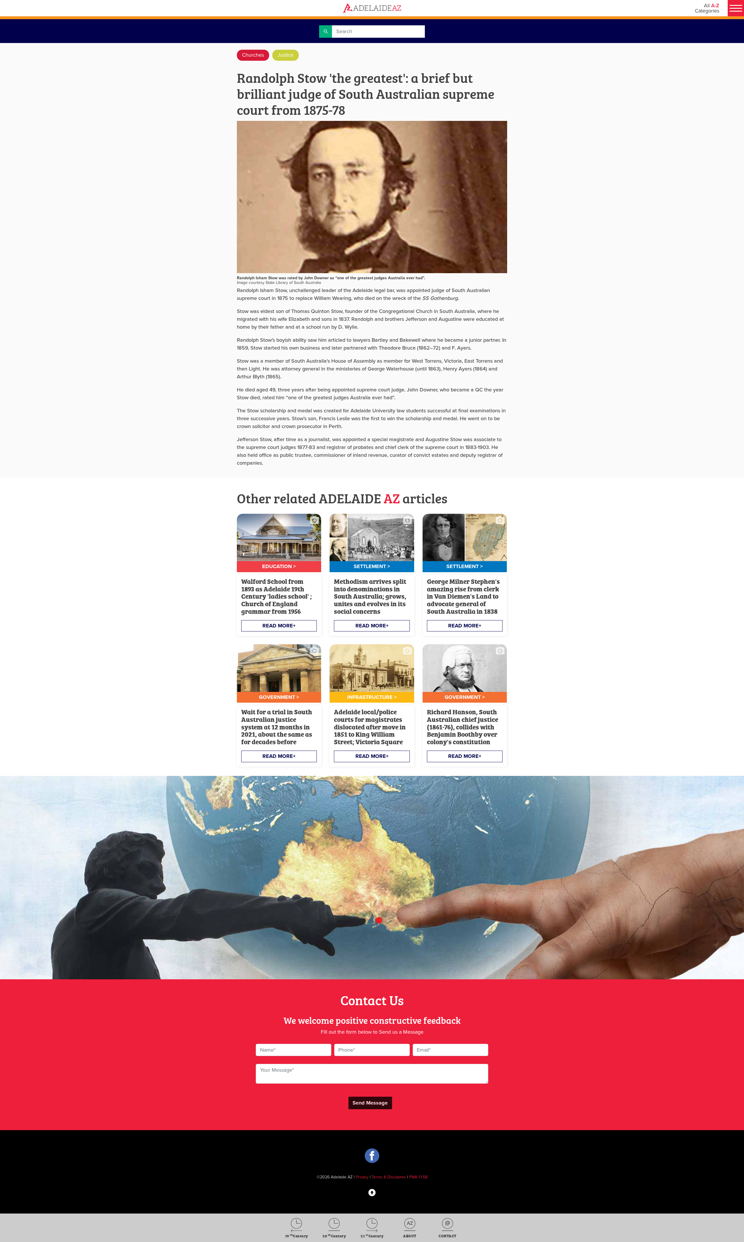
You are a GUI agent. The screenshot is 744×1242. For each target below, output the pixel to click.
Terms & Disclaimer (389, 1177)
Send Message (370, 1103)
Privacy (362, 1177)
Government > (279, 697)
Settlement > (372, 566)
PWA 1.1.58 (418, 1177)
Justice (286, 55)
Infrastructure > (372, 697)
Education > (279, 566)
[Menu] (736, 8)
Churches (253, 55)
